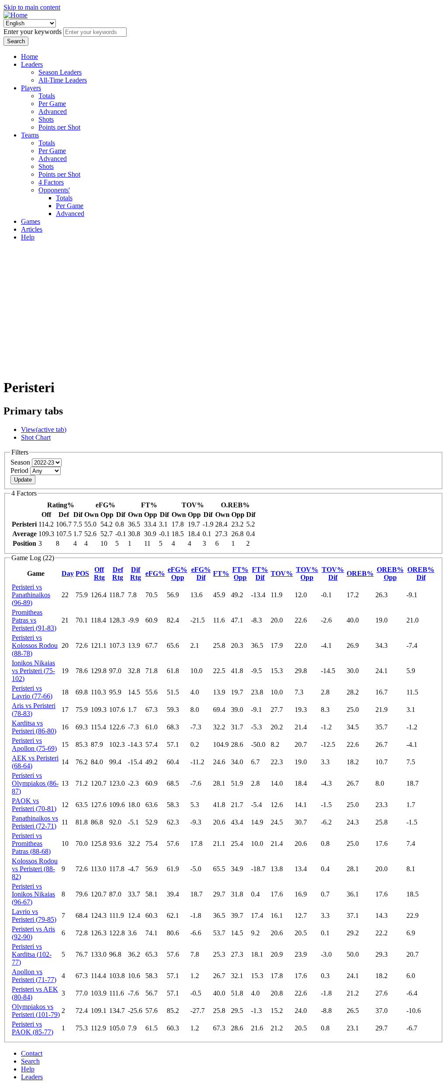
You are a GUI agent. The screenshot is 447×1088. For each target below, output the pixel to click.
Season (21, 462)
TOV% (282, 573)
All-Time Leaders (62, 80)
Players (31, 88)
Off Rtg (99, 573)
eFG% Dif (201, 573)
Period (20, 470)
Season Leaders (60, 72)
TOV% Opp (307, 573)
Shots (46, 119)
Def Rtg (117, 573)
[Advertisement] (223, 309)
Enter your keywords (33, 31)
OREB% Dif (420, 573)
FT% (221, 573)
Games (30, 221)
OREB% (360, 573)
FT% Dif (260, 573)
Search (30, 1061)
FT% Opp (240, 573)
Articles (31, 229)
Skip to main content (31, 7)
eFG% (155, 573)
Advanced (52, 111)
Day (68, 573)
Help (27, 237)
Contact (31, 1053)
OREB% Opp (390, 573)
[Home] (15, 15)
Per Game (52, 103)
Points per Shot (59, 127)
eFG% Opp (177, 573)
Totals (46, 95)
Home (29, 56)
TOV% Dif (333, 573)
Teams (30, 135)
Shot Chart (36, 437)
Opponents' (54, 190)
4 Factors (51, 182)
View (43, 429)
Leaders (32, 64)
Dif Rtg (135, 573)
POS (82, 573)
